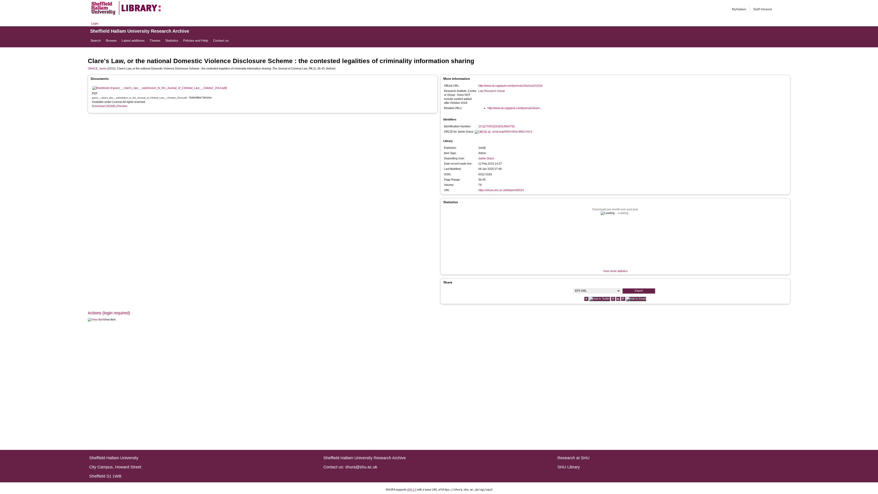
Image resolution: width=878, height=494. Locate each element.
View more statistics (615, 271)
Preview (122, 106)
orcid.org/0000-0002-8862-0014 (512, 131)
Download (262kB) (103, 106)
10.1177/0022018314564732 (496, 126)
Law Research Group (491, 91)
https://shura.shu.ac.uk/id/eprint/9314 (501, 190)
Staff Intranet (762, 9)
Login (94, 23)
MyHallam (739, 9)
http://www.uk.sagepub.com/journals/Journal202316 (510, 85)
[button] (96, 320)
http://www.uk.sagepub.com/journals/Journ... (514, 108)
